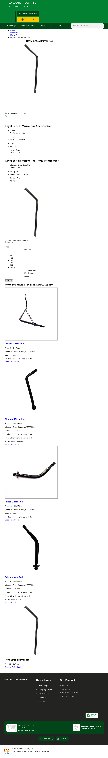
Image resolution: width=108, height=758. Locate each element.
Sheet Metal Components (70, 693)
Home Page (11, 25)
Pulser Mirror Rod (14, 577)
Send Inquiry (29, 19)
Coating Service (67, 689)
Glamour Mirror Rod (15, 419)
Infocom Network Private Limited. (39, 751)
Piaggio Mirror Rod (14, 343)
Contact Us (60, 25)
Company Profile (28, 25)
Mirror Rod (14, 35)
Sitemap (41, 701)
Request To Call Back (13, 667)
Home (12, 30)
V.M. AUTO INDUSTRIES (22, 4)
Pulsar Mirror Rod (14, 501)
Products (14, 33)
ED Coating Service (68, 696)
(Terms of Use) (42, 749)
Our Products (45, 25)
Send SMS (64, 739)
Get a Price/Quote (12, 362)
